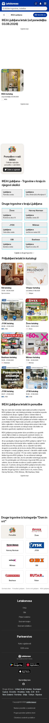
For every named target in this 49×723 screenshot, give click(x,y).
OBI (26, 472)
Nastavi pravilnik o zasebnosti (24, 708)
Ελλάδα (12, 692)
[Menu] (45, 4)
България (37, 689)
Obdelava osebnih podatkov (24, 718)
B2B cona (24, 648)
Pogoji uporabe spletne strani (24, 713)
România (17, 694)
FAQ (24, 608)
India (28, 692)
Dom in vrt (28, 470)
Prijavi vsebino (24, 617)
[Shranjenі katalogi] (36, 4)
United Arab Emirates (23, 689)
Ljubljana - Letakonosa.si (10, 417)
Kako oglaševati (24, 643)
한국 (37, 692)
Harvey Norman (7, 472)
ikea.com (9, 446)
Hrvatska (21, 692)
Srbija (25, 694)
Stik (24, 612)
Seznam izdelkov (24, 626)
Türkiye (31, 694)
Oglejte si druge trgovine (23, 253)
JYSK (16, 472)
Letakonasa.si (31, 702)
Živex (40, 470)
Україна (38, 694)
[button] (40, 4)
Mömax (21, 472)
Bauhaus (31, 472)
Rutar (37, 472)
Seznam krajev (24, 621)
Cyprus (5, 692)
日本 (32, 692)
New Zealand (7, 694)
